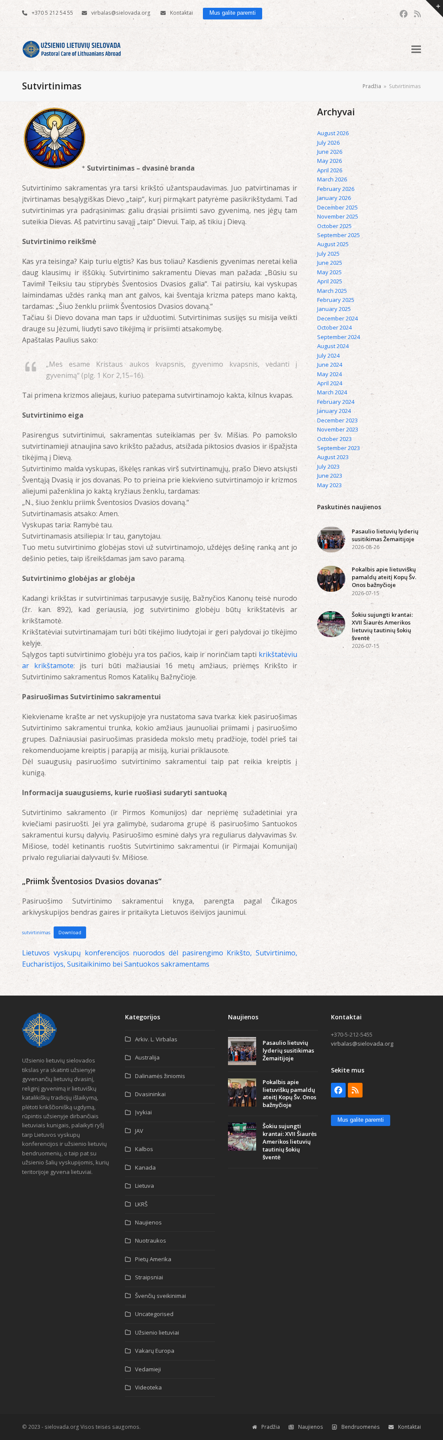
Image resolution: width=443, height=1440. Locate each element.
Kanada (145, 1167)
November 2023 (337, 429)
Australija (147, 1057)
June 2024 (329, 364)
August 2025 (333, 244)
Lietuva (144, 1185)
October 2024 (334, 327)
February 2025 (335, 300)
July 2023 (328, 466)
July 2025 (328, 253)
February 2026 (335, 189)
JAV (139, 1131)
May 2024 (329, 374)
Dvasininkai (150, 1094)
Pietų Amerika (153, 1259)
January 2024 (334, 411)
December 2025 (337, 207)
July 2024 (328, 355)
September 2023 (338, 448)
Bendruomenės (360, 1426)
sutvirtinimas (36, 932)
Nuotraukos (150, 1240)
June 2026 (329, 151)
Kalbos (144, 1149)
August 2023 (333, 457)
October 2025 (334, 226)
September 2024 (338, 337)
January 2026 (334, 198)
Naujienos (148, 1222)
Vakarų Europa (154, 1350)
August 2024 (333, 346)
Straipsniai (149, 1277)
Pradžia (270, 1426)
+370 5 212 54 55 (52, 12)
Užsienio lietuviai (157, 1332)
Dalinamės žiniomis (160, 1076)
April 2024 (329, 383)
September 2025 (338, 235)
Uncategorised (154, 1314)
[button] (416, 49)
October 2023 (334, 439)
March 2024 (332, 392)
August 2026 (333, 133)
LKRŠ (141, 1204)
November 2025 (337, 216)
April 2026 (329, 170)
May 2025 (329, 272)
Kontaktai (181, 12)
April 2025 (329, 281)
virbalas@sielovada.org (121, 12)
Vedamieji (148, 1369)
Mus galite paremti (232, 13)
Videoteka (148, 1387)
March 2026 (332, 179)
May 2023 (329, 485)
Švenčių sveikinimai (160, 1296)
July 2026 (328, 142)
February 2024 (335, 402)
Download (69, 932)
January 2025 (334, 309)
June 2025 (329, 262)
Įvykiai (143, 1112)
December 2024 (337, 318)
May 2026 (329, 161)
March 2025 (332, 291)
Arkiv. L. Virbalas (156, 1039)
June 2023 (329, 475)
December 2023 (337, 420)
